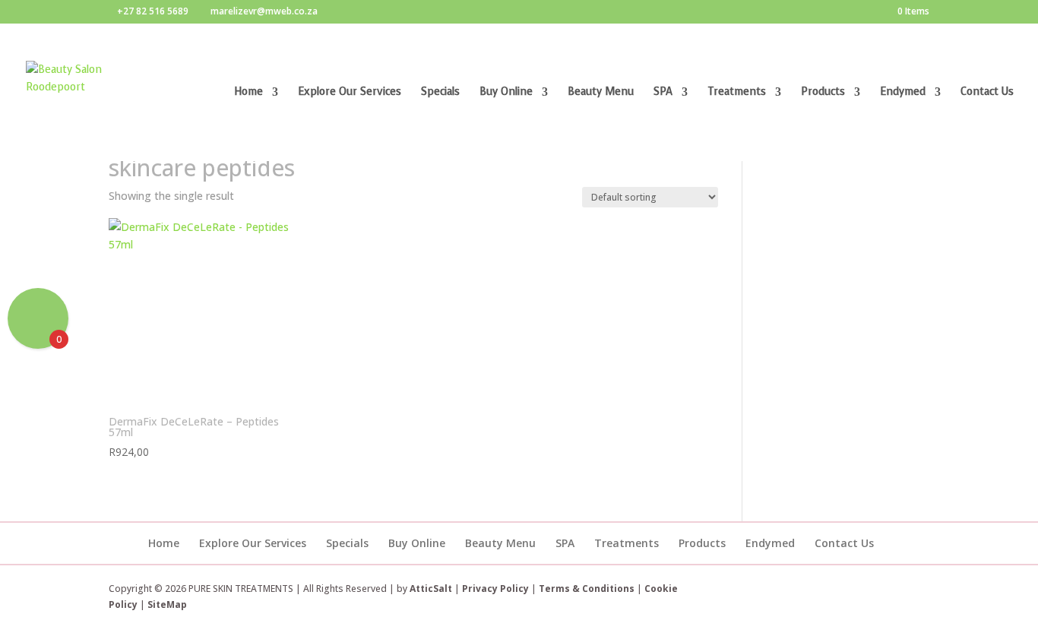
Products (823, 93)
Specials (440, 93)
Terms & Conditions (588, 588)
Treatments (736, 93)
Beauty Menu (601, 93)
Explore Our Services (349, 93)
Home (248, 93)
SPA (662, 93)
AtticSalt (431, 588)
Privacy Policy (495, 588)
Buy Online (506, 93)
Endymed (903, 93)
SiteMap (167, 604)
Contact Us (987, 93)
